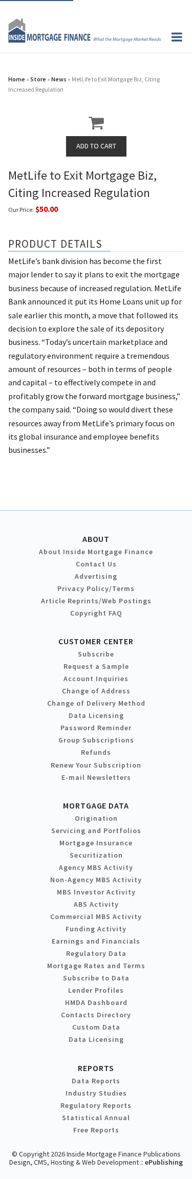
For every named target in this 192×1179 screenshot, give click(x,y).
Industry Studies (96, 1093)
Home (16, 79)
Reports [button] (96, 1068)
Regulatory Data (96, 953)
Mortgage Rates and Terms (96, 965)
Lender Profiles (96, 990)
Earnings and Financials (96, 941)
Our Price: (21, 209)
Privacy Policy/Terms (96, 588)
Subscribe (96, 654)
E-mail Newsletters (96, 777)
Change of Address (96, 690)
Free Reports (96, 1129)
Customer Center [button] (96, 641)
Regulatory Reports (96, 1105)
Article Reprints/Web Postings (96, 600)
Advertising (96, 576)
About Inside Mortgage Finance (96, 551)
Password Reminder (96, 727)
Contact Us (96, 564)
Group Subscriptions (96, 740)
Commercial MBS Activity (96, 916)
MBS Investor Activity (96, 892)
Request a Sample (96, 666)
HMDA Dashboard (96, 1002)
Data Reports (96, 1080)
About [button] (96, 539)
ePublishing (164, 1162)
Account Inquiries (96, 678)
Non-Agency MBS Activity (96, 879)
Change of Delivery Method (96, 703)
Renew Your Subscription (96, 765)
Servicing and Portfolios (96, 830)
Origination (96, 818)
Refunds (96, 752)
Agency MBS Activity (96, 867)
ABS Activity (96, 904)
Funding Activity (96, 928)
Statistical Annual (96, 1117)
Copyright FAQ (96, 613)
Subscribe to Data (96, 977)
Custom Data (96, 1027)
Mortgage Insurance (96, 842)
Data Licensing (96, 715)
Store (38, 79)
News (59, 79)
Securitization (96, 855)
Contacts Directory (96, 1014)
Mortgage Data (96, 805)
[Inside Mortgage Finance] (84, 40)
